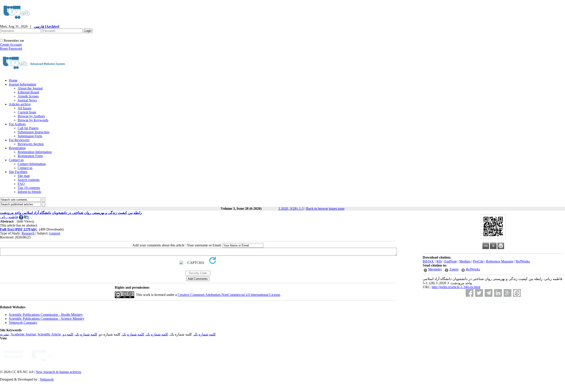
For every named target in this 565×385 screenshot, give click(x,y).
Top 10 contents (29, 188)
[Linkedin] (498, 293)
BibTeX (428, 261)
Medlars (465, 261)
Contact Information (32, 164)
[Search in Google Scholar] (21, 218)
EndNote (450, 261)
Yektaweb (47, 379)
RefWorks (523, 261)
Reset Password (11, 48)
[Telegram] (488, 293)
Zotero (454, 269)
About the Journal (30, 88)
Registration (17, 148)
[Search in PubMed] (26, 218)
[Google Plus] (507, 293)
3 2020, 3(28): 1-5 (291, 208)
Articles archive (20, 104)
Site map (24, 176)
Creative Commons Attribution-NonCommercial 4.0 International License (229, 295)
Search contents (29, 180)
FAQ (21, 184)
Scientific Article (49, 334)
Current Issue (27, 112)
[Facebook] (469, 293)
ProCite (478, 261)
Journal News (27, 100)
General (54, 233)
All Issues (24, 108)
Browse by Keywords (33, 120)
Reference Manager (499, 261)
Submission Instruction (33, 132)
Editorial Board (28, 92)
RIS (439, 261)
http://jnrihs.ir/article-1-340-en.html (456, 287)
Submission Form (30, 136)
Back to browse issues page (325, 208)
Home (13, 80)
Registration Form (30, 156)
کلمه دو (67, 334)
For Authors (17, 124)
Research (28, 233)
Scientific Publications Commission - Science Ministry (46, 318)
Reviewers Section (31, 144)
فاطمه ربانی (9, 217)
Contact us (16, 160)
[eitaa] (517, 293)
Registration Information (35, 152)
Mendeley (435, 269)
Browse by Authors (31, 116)
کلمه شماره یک (205, 334)
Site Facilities (18, 172)
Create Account (11, 44)
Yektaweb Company (23, 322)
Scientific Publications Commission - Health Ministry (46, 314)
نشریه (4, 334)
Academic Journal (23, 334)
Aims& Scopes (28, 96)
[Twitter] (479, 293)
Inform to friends (29, 192)
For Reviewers (19, 140)
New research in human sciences (58, 372)
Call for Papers (28, 128)
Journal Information (22, 84)
